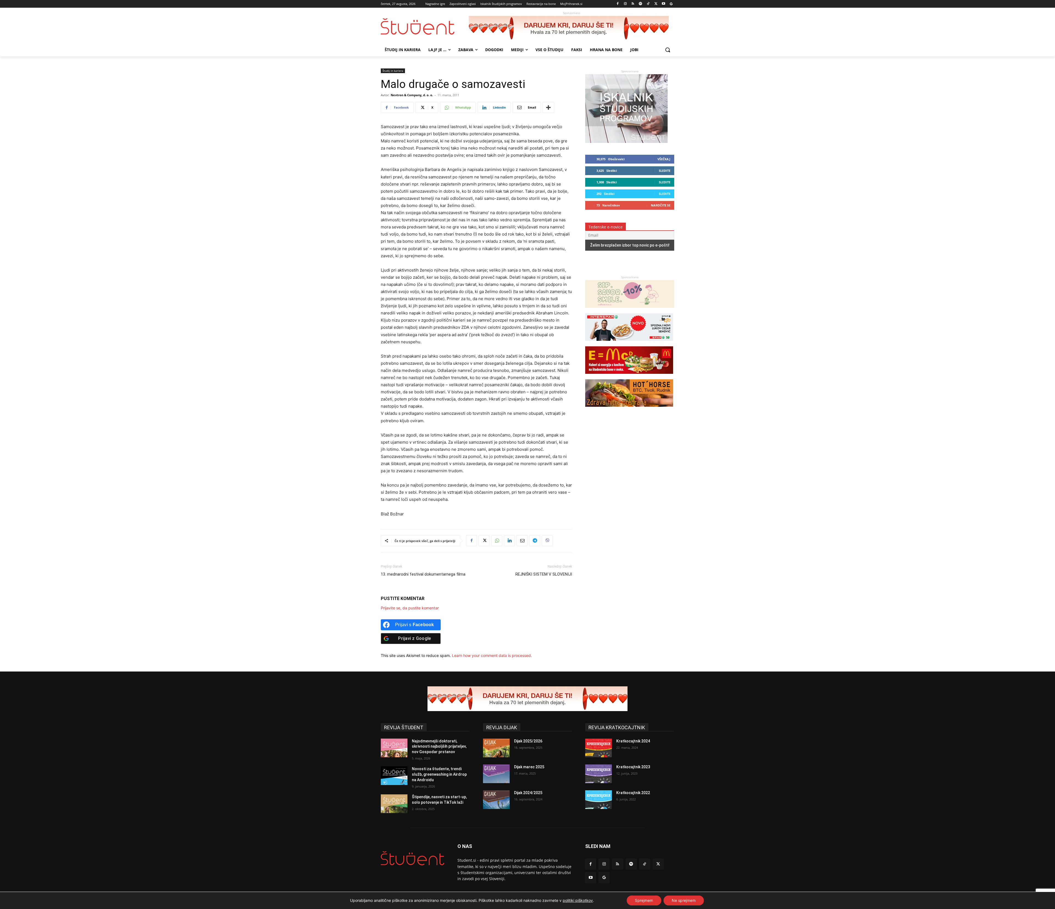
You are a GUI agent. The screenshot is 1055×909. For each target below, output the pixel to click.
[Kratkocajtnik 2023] (598, 773)
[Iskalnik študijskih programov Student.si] (626, 141)
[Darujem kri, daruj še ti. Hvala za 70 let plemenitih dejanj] (571, 28)
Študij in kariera (392, 71)
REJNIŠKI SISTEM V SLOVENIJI (543, 574)
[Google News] (671, 4)
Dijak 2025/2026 (528, 741)
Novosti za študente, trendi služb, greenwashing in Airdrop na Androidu (439, 774)
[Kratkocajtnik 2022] (598, 799)
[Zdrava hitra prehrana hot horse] (629, 409)
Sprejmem (644, 900)
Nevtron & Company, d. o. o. (412, 95)
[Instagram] (625, 4)
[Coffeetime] (629, 310)
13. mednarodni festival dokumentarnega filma (423, 574)
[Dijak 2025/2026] (496, 748)
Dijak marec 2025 (529, 767)
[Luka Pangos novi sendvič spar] (629, 343)
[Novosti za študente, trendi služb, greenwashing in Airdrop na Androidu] (394, 775)
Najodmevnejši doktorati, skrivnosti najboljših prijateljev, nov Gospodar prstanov (439, 746)
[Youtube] (663, 4)
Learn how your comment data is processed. (492, 655)
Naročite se (660, 205)
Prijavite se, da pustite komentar (410, 608)
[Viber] (547, 540)
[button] (667, 49)
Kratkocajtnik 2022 (633, 793)
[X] (656, 4)
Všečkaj (663, 159)
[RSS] (633, 4)
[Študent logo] (425, 26)
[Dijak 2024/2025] (496, 799)
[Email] (522, 540)
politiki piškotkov (578, 900)
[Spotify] (640, 4)
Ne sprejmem (684, 900)
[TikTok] (648, 4)
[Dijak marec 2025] (496, 773)
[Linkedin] (509, 540)
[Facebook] (618, 4)
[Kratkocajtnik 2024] (598, 748)
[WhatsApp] (496, 540)
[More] (548, 107)
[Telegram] (534, 540)
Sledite (664, 170)
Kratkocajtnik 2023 (633, 767)
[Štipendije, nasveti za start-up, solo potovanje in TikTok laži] (394, 803)
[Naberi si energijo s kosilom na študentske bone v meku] (629, 376)
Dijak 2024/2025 (528, 793)
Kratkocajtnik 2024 (633, 741)
